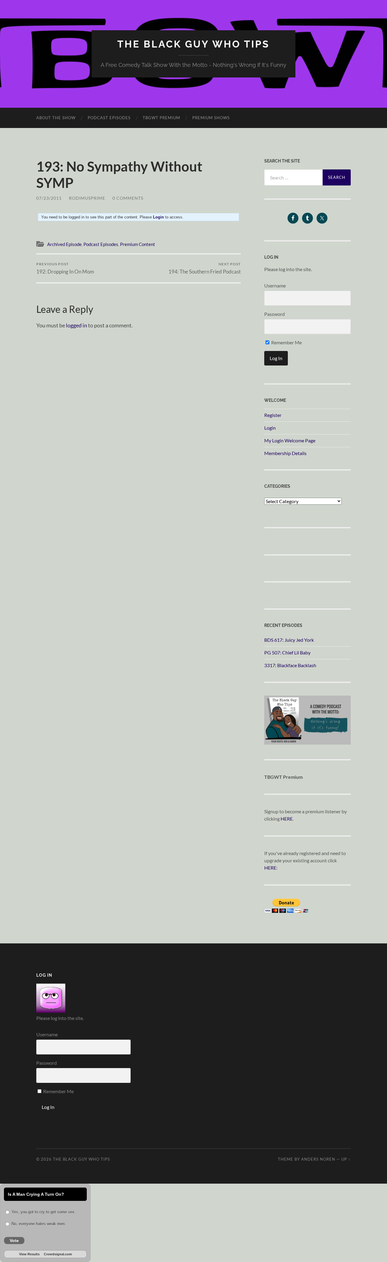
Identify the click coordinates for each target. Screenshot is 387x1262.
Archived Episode (64, 244)
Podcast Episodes (109, 117)
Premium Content (137, 244)
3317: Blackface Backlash (290, 665)
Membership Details (285, 453)
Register (272, 415)
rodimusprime (87, 198)
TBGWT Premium (161, 117)
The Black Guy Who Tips (193, 44)
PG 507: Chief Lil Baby (287, 652)
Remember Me (286, 342)
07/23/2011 (49, 198)
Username (275, 285)
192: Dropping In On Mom (65, 268)
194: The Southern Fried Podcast (204, 268)
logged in (76, 325)
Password (274, 314)
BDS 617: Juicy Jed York (289, 640)
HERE (287, 818)
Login (270, 428)
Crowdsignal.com (58, 1254)
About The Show (56, 117)
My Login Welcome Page (289, 440)
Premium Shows (211, 117)
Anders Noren (318, 1159)
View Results (29, 1254)
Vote (14, 1240)
